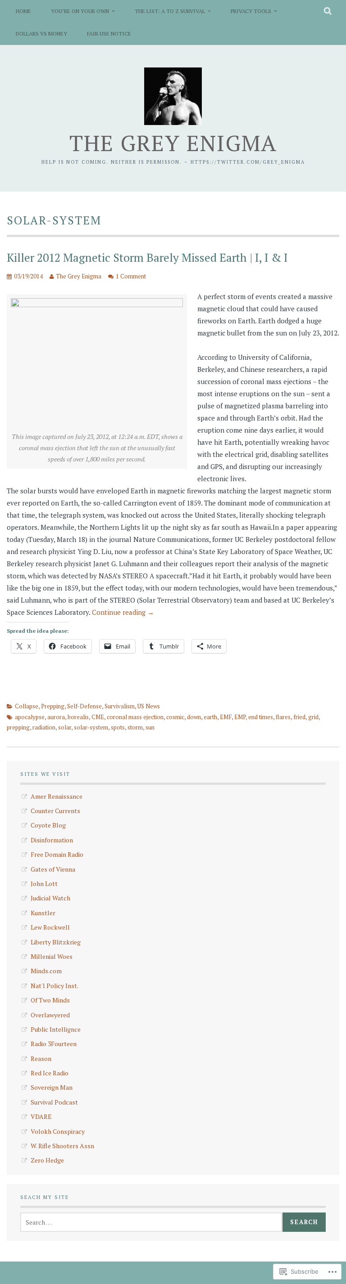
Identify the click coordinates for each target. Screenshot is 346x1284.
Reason (41, 1058)
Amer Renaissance (56, 796)
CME (97, 717)
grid (313, 717)
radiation (43, 727)
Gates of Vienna (53, 869)
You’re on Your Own (80, 11)
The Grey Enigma (173, 142)
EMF (226, 717)
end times (260, 717)
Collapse (26, 706)
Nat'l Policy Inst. (54, 985)
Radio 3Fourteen (54, 1043)
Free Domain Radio (57, 854)
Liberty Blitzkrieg (56, 942)
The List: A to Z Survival (170, 11)
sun (150, 727)
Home (23, 11)
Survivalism (120, 706)
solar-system (91, 727)
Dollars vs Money (41, 33)
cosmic (175, 717)
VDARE (41, 1116)
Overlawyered (50, 1015)
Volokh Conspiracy (58, 1131)
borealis (78, 717)
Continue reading (123, 612)
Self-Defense (84, 706)
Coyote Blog (48, 825)
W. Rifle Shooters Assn (62, 1145)
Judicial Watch (50, 898)
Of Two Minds (50, 1000)
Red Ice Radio (49, 1073)
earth (210, 717)
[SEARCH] (328, 11)
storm (135, 727)
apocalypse (30, 717)
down (194, 717)
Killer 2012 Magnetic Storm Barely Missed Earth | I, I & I (147, 257)
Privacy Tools (251, 11)
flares (283, 717)
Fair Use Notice (109, 33)
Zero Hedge (47, 1160)
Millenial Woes (52, 956)
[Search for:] (151, 1222)
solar (64, 727)
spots (118, 727)
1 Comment (131, 276)
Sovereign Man (52, 1087)
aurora (56, 717)
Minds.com (46, 970)
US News (148, 706)
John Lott (44, 883)
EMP (240, 717)
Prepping (52, 706)
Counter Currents (55, 810)
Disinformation (52, 840)
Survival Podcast (54, 1102)
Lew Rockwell (50, 927)
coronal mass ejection (135, 717)
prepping (18, 727)
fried (299, 717)
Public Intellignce (56, 1029)
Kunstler (43, 912)
